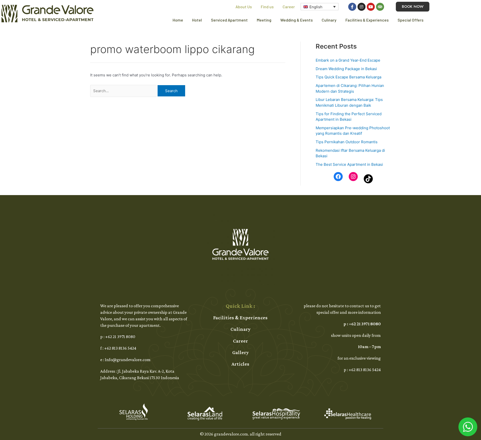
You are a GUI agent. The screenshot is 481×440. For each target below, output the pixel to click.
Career (289, 6)
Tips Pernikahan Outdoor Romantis (347, 141)
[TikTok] (368, 178)
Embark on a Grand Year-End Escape (348, 60)
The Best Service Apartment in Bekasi (349, 164)
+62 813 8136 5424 (120, 348)
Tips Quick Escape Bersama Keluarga (348, 77)
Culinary (329, 20)
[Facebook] (338, 176)
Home (178, 20)
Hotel (197, 20)
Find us (267, 6)
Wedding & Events (296, 20)
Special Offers (410, 20)
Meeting (264, 20)
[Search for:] (124, 90)
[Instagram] (353, 176)
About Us (243, 6)
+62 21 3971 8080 (120, 336)
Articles (240, 364)
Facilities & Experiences (367, 20)
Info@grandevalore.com (128, 359)
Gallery (240, 352)
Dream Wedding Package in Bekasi (346, 68)
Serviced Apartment (229, 20)
